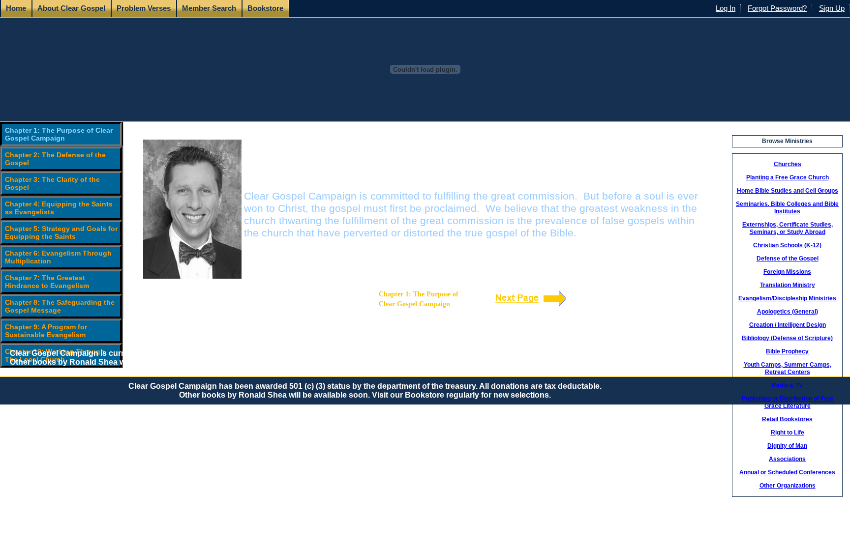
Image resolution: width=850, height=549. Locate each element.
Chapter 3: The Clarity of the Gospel (52, 183)
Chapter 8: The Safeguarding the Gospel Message (60, 306)
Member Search (209, 8)
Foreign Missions (787, 271)
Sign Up (832, 8)
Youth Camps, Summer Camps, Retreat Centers (787, 368)
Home (16, 8)
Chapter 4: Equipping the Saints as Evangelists (59, 208)
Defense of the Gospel (788, 258)
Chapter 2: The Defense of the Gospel (55, 159)
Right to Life (787, 432)
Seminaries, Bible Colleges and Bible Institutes (787, 208)
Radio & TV (787, 385)
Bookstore (265, 8)
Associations (787, 459)
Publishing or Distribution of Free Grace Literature (787, 402)
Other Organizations (787, 485)
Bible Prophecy (787, 351)
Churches (787, 164)
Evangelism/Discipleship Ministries (787, 298)
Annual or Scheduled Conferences (787, 472)
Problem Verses (144, 8)
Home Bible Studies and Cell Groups (787, 190)
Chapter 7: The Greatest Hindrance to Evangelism (47, 281)
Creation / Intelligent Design (787, 324)
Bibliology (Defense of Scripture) (787, 338)
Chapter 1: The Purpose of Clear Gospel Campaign (59, 134)
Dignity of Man (787, 445)
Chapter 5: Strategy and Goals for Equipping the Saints (61, 232)
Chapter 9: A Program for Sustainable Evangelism (46, 331)
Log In (725, 8)
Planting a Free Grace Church (787, 177)
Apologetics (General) (787, 311)
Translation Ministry (787, 285)
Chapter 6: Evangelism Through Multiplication (58, 257)
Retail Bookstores (787, 419)
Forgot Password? (777, 8)
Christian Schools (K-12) (787, 245)
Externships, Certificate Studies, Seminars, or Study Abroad (787, 228)
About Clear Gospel (71, 8)
